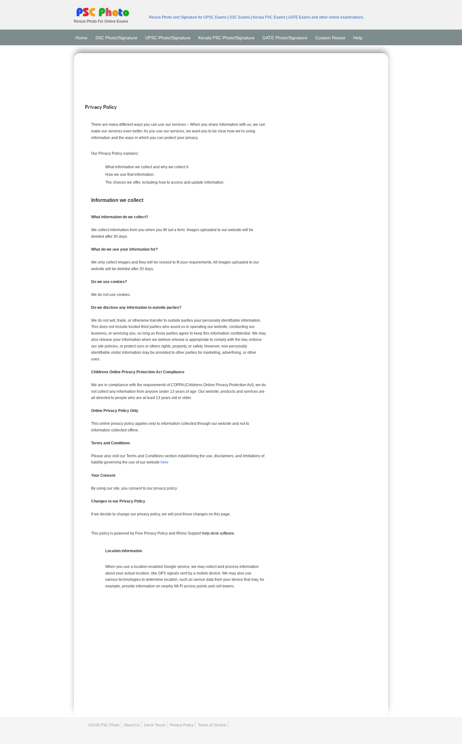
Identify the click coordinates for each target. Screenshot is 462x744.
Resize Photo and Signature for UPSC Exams (188, 17)
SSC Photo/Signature (116, 35)
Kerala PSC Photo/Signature (226, 35)
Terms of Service (212, 725)
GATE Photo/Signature (284, 35)
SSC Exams (240, 17)
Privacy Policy (182, 725)
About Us (132, 725)
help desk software (218, 533)
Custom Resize (330, 35)
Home (81, 35)
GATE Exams (299, 17)
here (164, 462)
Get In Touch (154, 725)
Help (357, 35)
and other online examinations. (337, 17)
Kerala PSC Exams (269, 17)
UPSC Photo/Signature (167, 35)
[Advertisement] (231, 77)
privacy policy (165, 488)
